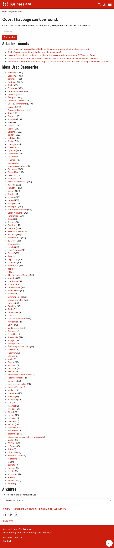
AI (9, 122)
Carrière (11, 228)
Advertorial (13, 337)
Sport (10, 194)
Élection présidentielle (19, 346)
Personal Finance (16, 100)
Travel (11, 218)
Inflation (12, 368)
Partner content (15, 377)
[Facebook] (5, 514)
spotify (11, 440)
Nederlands (8, 521)
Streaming (13, 399)
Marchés (12, 119)
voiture (11, 191)
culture (11, 415)
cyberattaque (14, 287)
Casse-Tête (13, 172)
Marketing (13, 474)
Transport (13, 206)
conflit (11, 134)
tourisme (12, 262)
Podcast (12, 468)
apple (10, 268)
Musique (11, 408)
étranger (12, 78)
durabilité (12, 284)
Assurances (13, 430)
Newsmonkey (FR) (32, 532)
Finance (11, 159)
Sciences (12, 156)
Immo (11, 200)
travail (11, 147)
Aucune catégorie (16, 110)
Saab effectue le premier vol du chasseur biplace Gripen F (34, 52)
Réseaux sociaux (15, 231)
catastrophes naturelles (19, 374)
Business (12, 72)
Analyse (11, 203)
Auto (10, 113)
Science (11, 222)
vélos (10, 483)
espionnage (13, 433)
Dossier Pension (15, 387)
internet (12, 405)
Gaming (11, 225)
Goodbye (47, 532)
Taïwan (11, 396)
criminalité (13, 281)
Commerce (13, 153)
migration (13, 259)
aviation (12, 184)
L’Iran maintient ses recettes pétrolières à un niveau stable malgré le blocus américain (49, 49)
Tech (10, 85)
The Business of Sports (19, 275)
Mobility (12, 278)
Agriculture (13, 265)
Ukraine (11, 131)
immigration (14, 343)
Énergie (11, 97)
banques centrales (16, 166)
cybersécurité (14, 237)
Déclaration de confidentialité (53, 508)
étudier (11, 471)
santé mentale (15, 328)
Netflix (11, 424)
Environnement (15, 296)
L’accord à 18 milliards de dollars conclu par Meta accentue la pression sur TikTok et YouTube (51, 55)
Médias (11, 390)
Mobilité (12, 243)
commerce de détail (17, 384)
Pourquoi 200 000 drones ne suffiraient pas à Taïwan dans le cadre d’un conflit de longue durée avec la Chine (58, 61)
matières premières (17, 181)
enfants (11, 477)
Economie (12, 88)
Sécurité (12, 234)
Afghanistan (14, 290)
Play (10, 271)
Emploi (11, 247)
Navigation (13, 321)
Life (9, 402)
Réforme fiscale (15, 455)
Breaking (12, 306)
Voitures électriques (17, 209)
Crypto (11, 116)
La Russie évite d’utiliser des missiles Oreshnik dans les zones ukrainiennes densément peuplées (53, 58)
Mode (10, 359)
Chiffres (11, 355)
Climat (11, 125)
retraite (11, 418)
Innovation (13, 215)
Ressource (13, 169)
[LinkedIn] (16, 514)
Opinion (11, 150)
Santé (10, 141)
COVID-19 (12, 443)
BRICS (11, 324)
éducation (12, 334)
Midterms (12, 458)
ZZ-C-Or (11, 240)
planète (11, 464)
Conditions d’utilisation (25, 508)
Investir (11, 175)
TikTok (11, 371)
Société (11, 349)
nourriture (13, 393)
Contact (7, 508)
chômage (12, 446)
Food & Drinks (14, 250)
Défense (12, 94)
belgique (12, 138)
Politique (12, 82)
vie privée (12, 380)
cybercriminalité (15, 299)
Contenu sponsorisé (17, 318)
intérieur (12, 178)
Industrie (12, 187)
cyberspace (13, 312)
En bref (11, 253)
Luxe (10, 315)
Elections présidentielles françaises (25, 436)
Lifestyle (12, 144)
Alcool (11, 412)
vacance (11, 365)
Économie (12, 75)
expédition (13, 480)
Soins (10, 449)
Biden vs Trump (15, 212)
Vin (9, 461)
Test (10, 256)
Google (11, 303)
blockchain (13, 427)
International (14, 91)
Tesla (10, 309)
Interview (12, 352)
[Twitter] (10, 514)
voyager (11, 340)
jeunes (11, 293)
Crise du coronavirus (17, 103)
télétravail (13, 452)
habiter (11, 421)
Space (10, 128)
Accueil (4, 11)
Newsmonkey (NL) (12, 532)
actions (11, 197)
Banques (12, 162)
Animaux (12, 331)
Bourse (11, 362)
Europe (11, 106)
